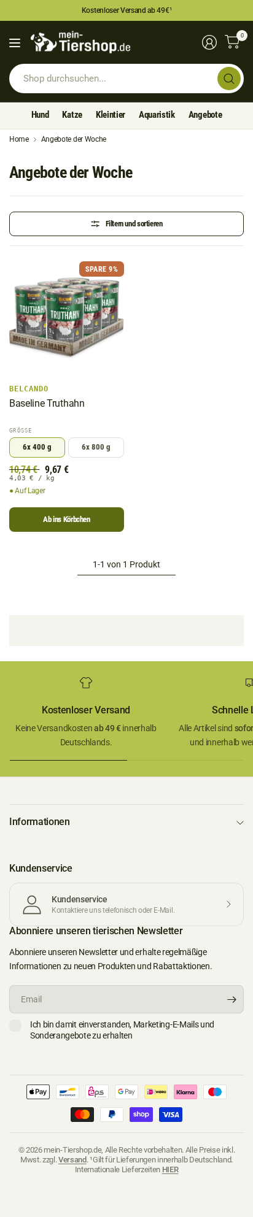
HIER (170, 1169)
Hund (40, 114)
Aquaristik (157, 114)
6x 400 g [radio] (37, 446)
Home (19, 139)
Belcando (29, 389)
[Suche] (229, 78)
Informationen (39, 821)
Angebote (205, 114)
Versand (72, 1159)
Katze (72, 114)
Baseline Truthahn (47, 403)
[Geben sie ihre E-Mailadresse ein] (231, 999)
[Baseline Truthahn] (66, 318)
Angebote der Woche (73, 139)
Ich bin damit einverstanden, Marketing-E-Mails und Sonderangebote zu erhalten (122, 1029)
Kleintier (110, 114)
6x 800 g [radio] (96, 446)
